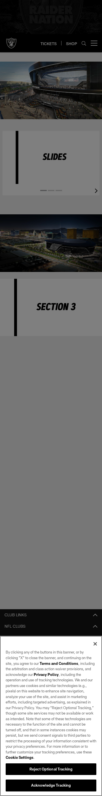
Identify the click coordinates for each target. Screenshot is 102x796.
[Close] (95, 644)
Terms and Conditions (59, 663)
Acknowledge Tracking (51, 785)
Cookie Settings (19, 757)
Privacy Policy (46, 674)
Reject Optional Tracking (51, 769)
